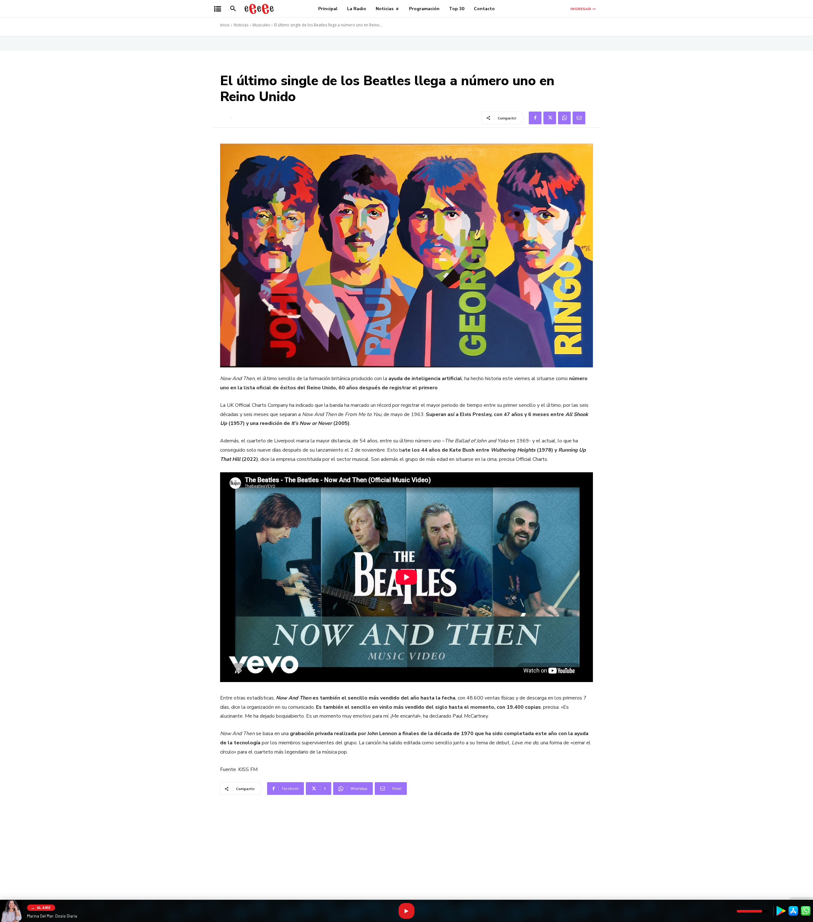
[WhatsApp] (564, 118)
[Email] (579, 118)
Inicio (225, 25)
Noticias (241, 25)
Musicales (261, 25)
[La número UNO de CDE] (259, 8)
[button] (233, 9)
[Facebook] (535, 118)
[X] (549, 118)
